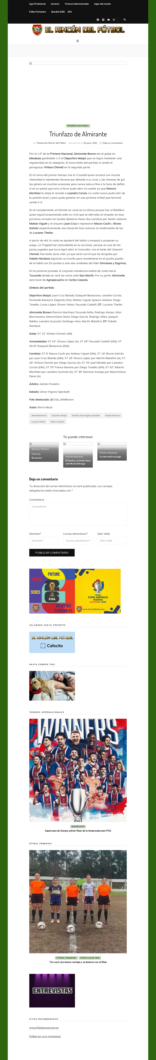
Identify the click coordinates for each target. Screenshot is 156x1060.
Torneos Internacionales (77, 3)
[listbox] (78, 776)
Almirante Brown (39, 415)
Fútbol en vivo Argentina (45, 1036)
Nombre (35, 533)
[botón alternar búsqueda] (125, 20)
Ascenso (55, 3)
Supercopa (78, 826)
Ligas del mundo (102, 3)
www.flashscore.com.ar (44, 1027)
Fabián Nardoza (112, 415)
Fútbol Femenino (37, 11)
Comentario (36, 499)
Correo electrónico (75, 533)
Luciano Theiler (38, 422)
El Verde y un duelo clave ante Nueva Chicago (78, 462)
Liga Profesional (37, 3)
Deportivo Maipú (59, 415)
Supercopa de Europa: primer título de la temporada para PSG (78, 830)
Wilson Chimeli (57, 422)
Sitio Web (103, 533)
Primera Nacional (78, 126)
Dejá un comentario (113, 143)
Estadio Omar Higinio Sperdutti (86, 415)
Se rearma (37, 457)
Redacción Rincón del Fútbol (51, 143)
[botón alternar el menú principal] (78, 41)
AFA (70, 11)
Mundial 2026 (58, 11)
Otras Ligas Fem (89, 958)
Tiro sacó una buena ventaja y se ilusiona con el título (78, 961)
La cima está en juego (110, 456)
